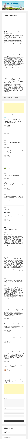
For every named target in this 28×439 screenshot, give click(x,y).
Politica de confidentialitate (7, 437)
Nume (5, 408)
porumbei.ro (8, 117)
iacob (7, 226)
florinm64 (8, 125)
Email (5, 411)
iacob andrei (8, 212)
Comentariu (6, 398)
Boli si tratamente (16, 97)
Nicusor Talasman (9, 132)
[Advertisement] (14, 108)
